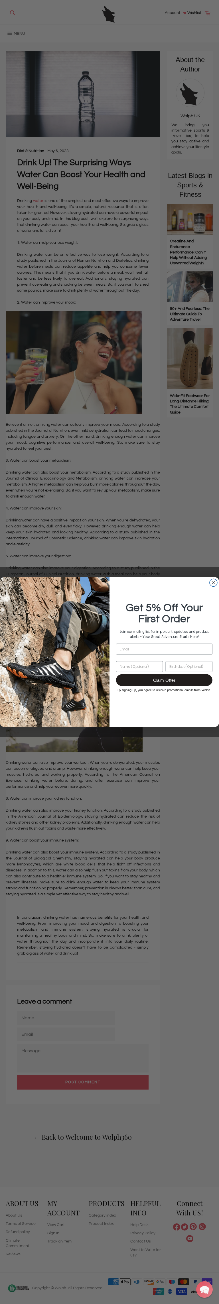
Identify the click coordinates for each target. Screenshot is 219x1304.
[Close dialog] (213, 583)
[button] (204, 1289)
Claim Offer (164, 680)
